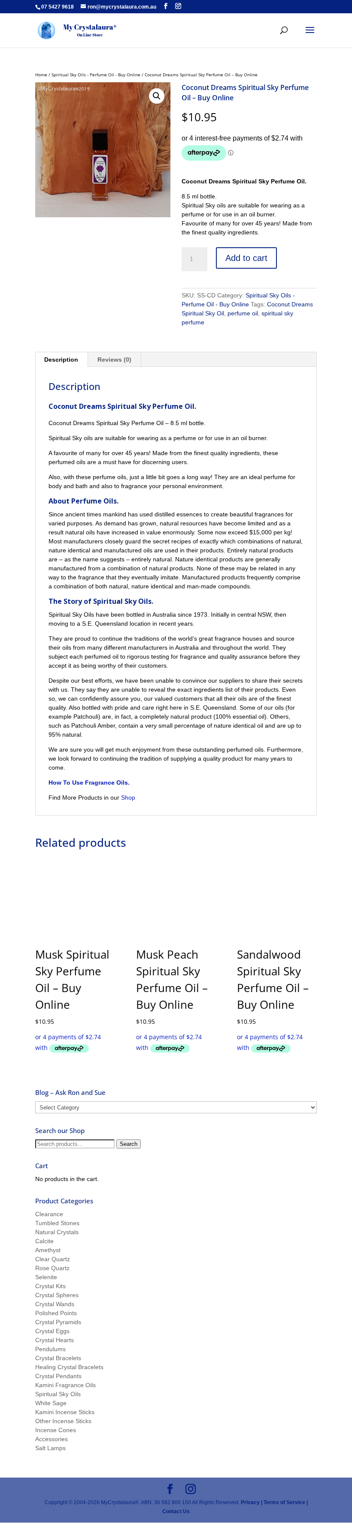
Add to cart (246, 258)
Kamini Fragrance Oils (65, 1385)
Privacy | (251, 1502)
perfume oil (243, 313)
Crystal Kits (50, 1286)
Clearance (49, 1214)
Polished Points (56, 1313)
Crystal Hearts (54, 1340)
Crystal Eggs (52, 1331)
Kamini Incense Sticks (64, 1412)
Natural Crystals (57, 1232)
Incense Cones (55, 1430)
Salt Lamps (50, 1448)
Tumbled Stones (57, 1223)
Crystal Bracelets (58, 1358)
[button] (156, 96)
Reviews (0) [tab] (114, 359)
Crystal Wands (54, 1304)
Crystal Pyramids (58, 1322)
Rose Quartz (52, 1268)
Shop (129, 797)
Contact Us (176, 1511)
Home (41, 75)
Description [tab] (61, 359)
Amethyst (48, 1250)
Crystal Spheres (57, 1295)
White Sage (51, 1403)
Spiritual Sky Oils (58, 1394)
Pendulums (50, 1349)
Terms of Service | (286, 1502)
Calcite (44, 1241)
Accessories (51, 1439)
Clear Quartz (52, 1259)
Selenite (46, 1277)
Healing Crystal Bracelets (69, 1367)
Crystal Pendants (58, 1376)
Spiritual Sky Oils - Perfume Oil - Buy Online (96, 75)
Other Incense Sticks (63, 1421)
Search (128, 1144)
